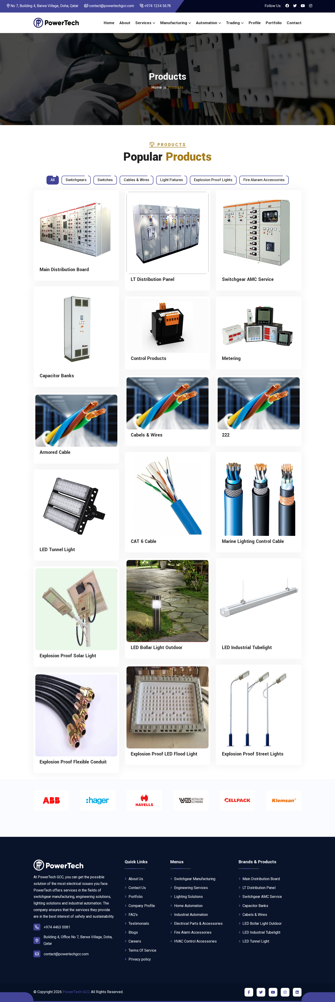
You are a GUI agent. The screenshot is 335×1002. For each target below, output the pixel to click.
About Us (135, 879)
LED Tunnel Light (57, 550)
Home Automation (188, 906)
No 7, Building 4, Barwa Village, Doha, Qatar (44, 6)
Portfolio (274, 23)
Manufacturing (173, 23)
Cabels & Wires (146, 435)
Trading (233, 23)
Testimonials (138, 923)
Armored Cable (55, 452)
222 (225, 435)
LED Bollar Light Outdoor (156, 648)
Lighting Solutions (188, 896)
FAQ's (133, 914)
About (124, 23)
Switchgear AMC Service (248, 280)
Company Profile (141, 906)
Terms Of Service (142, 950)
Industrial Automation (190, 914)
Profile (255, 23)
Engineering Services (190, 888)
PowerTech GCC (76, 992)
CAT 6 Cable (143, 542)
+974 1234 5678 (157, 6)
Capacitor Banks (57, 376)
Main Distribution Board (64, 270)
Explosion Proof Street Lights (252, 754)
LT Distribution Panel (152, 280)
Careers (134, 941)
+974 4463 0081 (57, 927)
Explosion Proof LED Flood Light (164, 754)
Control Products (148, 359)
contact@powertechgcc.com (111, 6)
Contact (294, 23)
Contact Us (137, 888)
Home (109, 23)
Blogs (133, 932)
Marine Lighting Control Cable (253, 542)
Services (143, 23)
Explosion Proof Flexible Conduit (73, 762)
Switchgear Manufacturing (194, 879)
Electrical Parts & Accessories (198, 923)
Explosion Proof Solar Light (68, 656)
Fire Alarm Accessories (192, 932)
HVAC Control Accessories (195, 941)
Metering (231, 359)
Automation (206, 23)
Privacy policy (139, 959)
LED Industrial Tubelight (247, 648)
